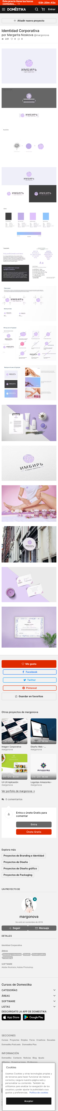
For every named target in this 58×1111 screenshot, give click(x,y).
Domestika (6, 1058)
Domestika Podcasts (11, 1044)
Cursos (5, 1040)
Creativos (40, 1040)
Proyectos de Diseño (16, 862)
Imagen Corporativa (11, 746)
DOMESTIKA (16, 9)
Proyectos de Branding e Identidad (24, 855)
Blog (35, 1058)
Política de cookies (38, 1092)
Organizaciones (18, 1062)
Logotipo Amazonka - (41, 782)
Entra (34, 824)
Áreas (6, 995)
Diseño (27, 954)
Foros (32, 1040)
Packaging (7, 958)
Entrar (51, 9)
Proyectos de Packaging (18, 874)
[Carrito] (43, 9)
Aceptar (28, 1101)
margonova (31, 712)
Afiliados (6, 1062)
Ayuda (41, 1058)
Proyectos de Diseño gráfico (20, 868)
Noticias (27, 1058)
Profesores (32, 1062)
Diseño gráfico (39, 954)
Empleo (24, 1040)
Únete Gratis (33, 831)
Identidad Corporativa (12, 945)
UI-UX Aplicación (10, 782)
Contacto (17, 1058)
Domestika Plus (29, 1044)
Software (8, 1001)
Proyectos (14, 1040)
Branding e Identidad (12, 954)
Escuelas (51, 1040)
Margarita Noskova (28, 35)
